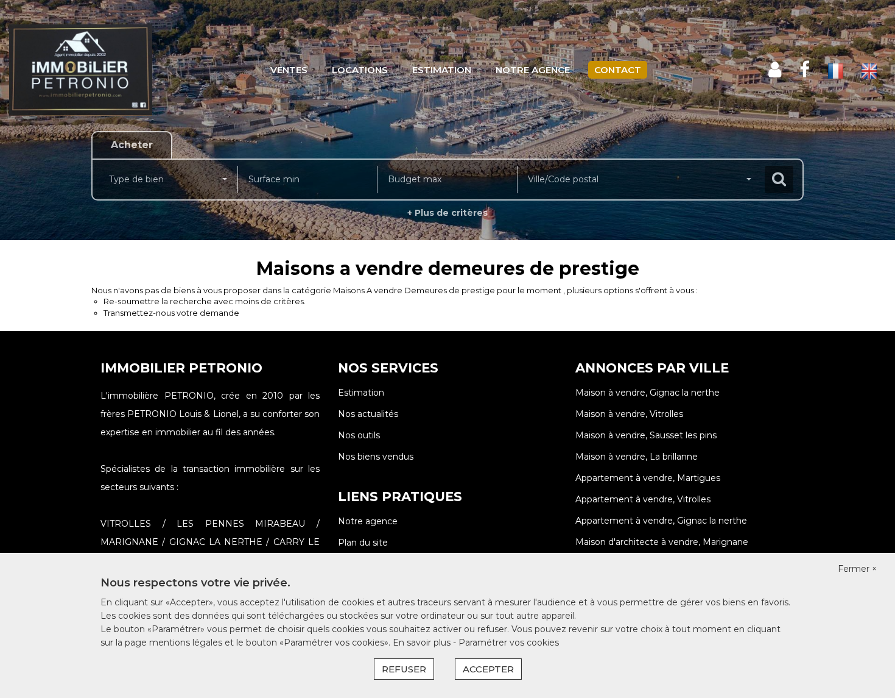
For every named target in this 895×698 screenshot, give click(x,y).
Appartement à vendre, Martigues (647, 477)
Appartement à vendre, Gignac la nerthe (661, 520)
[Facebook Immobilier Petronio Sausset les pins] (804, 70)
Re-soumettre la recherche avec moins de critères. (205, 301)
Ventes (288, 70)
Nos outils (359, 435)
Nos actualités (368, 413)
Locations (360, 70)
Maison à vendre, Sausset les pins (646, 435)
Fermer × (857, 568)
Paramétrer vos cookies (508, 642)
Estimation (441, 70)
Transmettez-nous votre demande (171, 313)
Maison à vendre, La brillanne (636, 456)
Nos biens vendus (375, 456)
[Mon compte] (774, 70)
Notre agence (533, 70)
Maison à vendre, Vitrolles (629, 413)
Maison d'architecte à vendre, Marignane (661, 541)
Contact (617, 70)
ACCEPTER (488, 669)
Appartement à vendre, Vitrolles (643, 499)
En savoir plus (423, 642)
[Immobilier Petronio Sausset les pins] (80, 70)
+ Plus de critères (447, 212)
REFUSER (404, 669)
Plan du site (363, 542)
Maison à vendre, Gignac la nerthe (647, 392)
